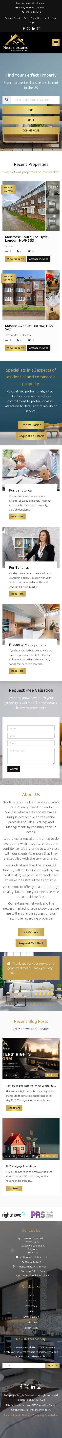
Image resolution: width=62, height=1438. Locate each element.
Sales (28, 1160)
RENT (31, 120)
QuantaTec (51, 1419)
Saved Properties (32, 18)
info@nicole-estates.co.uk (32, 7)
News (20, 1160)
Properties (31, 1310)
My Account (51, 18)
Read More (14, 1112)
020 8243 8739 (32, 12)
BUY (31, 109)
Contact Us (31, 1326)
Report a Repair (13, 18)
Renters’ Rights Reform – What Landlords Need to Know (31, 1090)
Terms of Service (36, 1414)
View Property (15, 259)
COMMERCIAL (31, 130)
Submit (14, 768)
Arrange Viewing (38, 259)
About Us (31, 1305)
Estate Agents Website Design (22, 1419)
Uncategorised (12, 1079)
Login (32, 22)
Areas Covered (31, 1321)
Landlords (10, 1160)
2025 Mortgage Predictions (21, 1170)
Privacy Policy (31, 1332)
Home (31, 1299)
